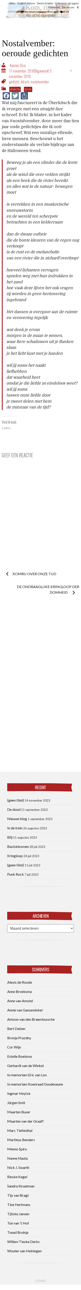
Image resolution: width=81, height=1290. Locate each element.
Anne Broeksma (19, 991)
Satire (28, 89)
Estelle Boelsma (19, 1056)
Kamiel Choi (18, 65)
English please (26, 3)
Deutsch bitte (45, 3)
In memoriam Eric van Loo (27, 1075)
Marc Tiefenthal (19, 1130)
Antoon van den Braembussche (31, 1019)
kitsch (25, 81)
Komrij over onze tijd (34, 574)
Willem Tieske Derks (23, 1241)
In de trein (14, 828)
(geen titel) (15, 800)
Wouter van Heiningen (24, 1251)
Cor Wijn (14, 1047)
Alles (12, 3)
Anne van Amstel (20, 1001)
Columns (60, 3)
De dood (13, 809)
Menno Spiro (17, 1149)
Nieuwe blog (17, 818)
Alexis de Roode (19, 982)
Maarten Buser (18, 1112)
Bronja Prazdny (19, 1038)
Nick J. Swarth (18, 1167)
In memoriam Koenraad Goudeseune (35, 1084)
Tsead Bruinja (17, 1232)
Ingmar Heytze (18, 1093)
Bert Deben (16, 1028)
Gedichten (15, 89)
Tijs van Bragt (18, 1195)
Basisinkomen (18, 846)
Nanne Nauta (17, 1158)
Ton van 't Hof (18, 1223)
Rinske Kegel (17, 1177)
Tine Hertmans (18, 1204)
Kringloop (15, 856)
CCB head (40, 1280)
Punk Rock (15, 874)
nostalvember (40, 81)
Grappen (73, 3)
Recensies (68, 7)
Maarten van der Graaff (25, 1121)
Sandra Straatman (20, 1186)
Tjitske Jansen (18, 1214)
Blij (9, 837)
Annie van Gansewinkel (25, 1010)
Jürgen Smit (16, 1102)
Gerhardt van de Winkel (25, 1065)
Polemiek (54, 7)
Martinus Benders (21, 1140)
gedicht (14, 81)
